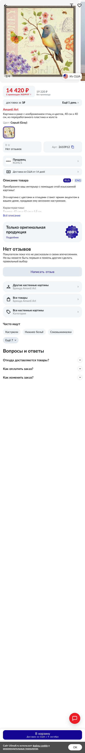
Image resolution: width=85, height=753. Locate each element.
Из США (75, 76)
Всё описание (11, 215)
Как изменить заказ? (18, 377)
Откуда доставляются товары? (26, 360)
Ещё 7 (9, 340)
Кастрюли (11, 332)
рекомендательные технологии (20, 748)
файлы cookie (40, 746)
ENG (78, 180)
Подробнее (12, 237)
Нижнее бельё (34, 332)
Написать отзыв (42, 271)
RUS (67, 180)
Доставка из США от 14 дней (29, 171)
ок (75, 747)
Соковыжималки (61, 332)
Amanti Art (10, 109)
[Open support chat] (74, 718)
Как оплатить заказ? (18, 368)
